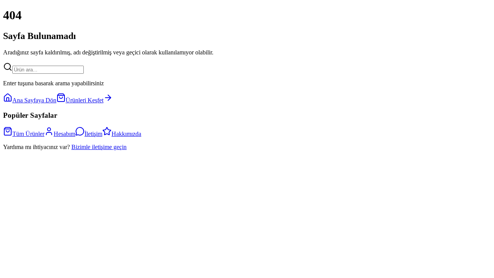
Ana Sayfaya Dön (34, 100)
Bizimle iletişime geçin (99, 147)
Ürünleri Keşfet (84, 100)
